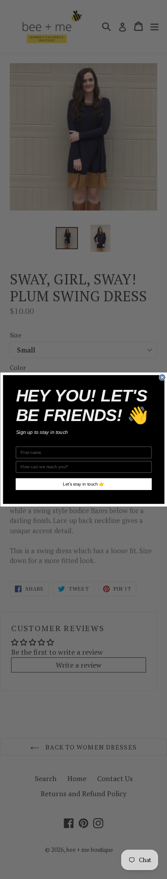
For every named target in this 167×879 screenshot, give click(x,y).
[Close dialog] (162, 378)
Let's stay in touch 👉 (84, 484)
